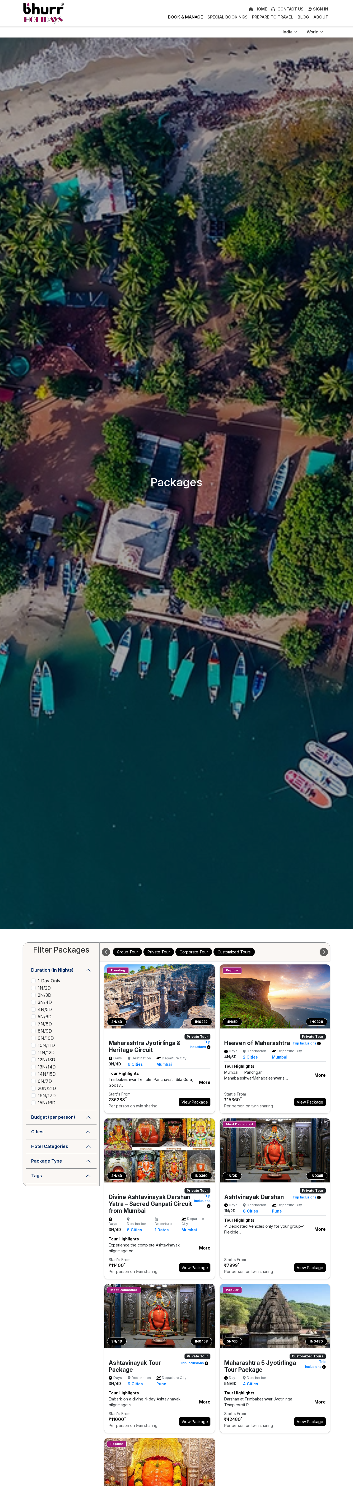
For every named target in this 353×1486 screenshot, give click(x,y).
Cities (37, 1131)
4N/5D (45, 1009)
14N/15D (47, 1074)
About (321, 17)
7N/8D (45, 1024)
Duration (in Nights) (52, 970)
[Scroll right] (324, 952)
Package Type (46, 1161)
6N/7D (45, 1081)
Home (260, 9)
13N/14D (47, 1067)
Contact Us (290, 9)
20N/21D (47, 1088)
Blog (303, 17)
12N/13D (46, 1059)
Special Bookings (227, 17)
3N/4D (45, 1002)
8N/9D (45, 1031)
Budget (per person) (53, 1117)
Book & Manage (185, 17)
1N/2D (44, 988)
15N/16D (46, 1102)
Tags (36, 1175)
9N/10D (46, 1038)
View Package (194, 1102)
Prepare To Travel (272, 17)
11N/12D (46, 1052)
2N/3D (44, 995)
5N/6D (45, 1016)
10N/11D (46, 1045)
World (313, 31)
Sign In (320, 9)
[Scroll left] (106, 952)
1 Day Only (49, 980)
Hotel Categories (49, 1146)
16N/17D (47, 1095)
